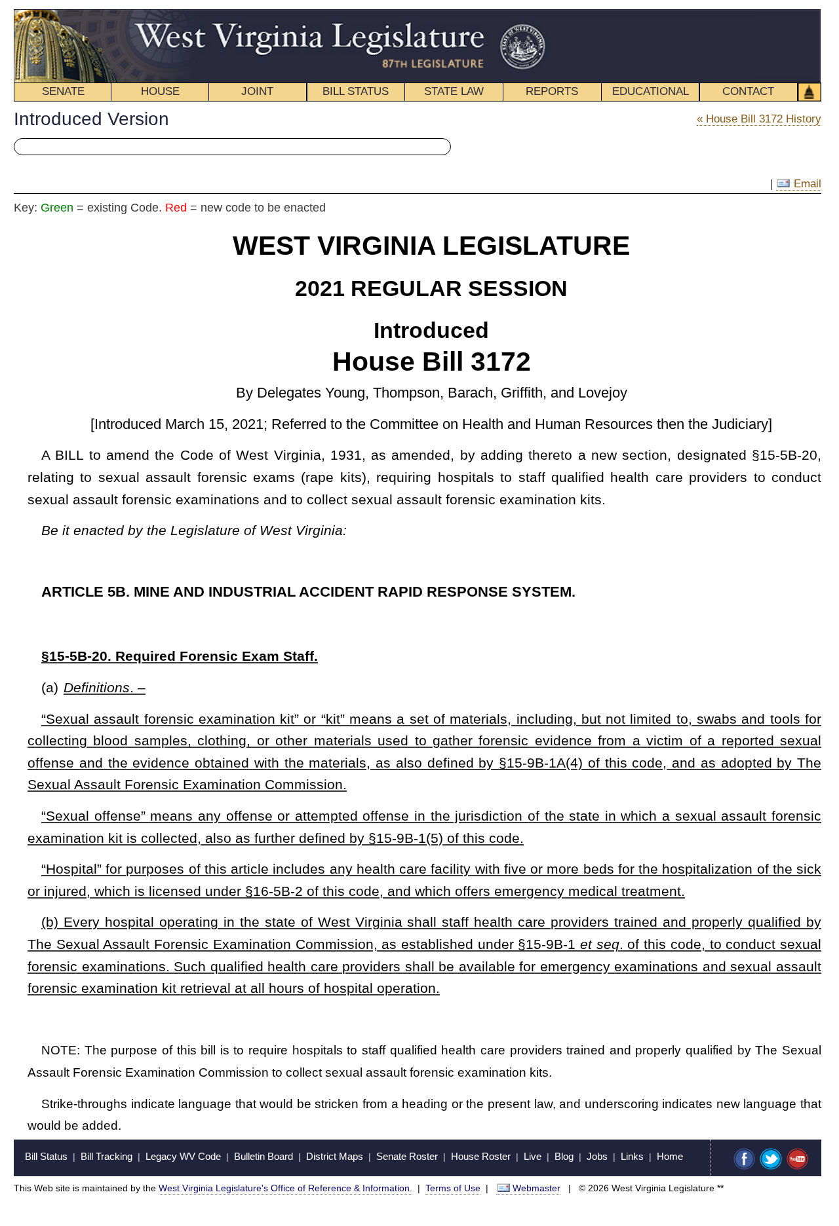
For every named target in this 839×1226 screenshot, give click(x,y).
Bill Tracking (106, 1156)
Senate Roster (407, 1156)
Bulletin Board (263, 1156)
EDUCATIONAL (650, 91)
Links (632, 1156)
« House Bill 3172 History (759, 119)
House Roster (481, 1156)
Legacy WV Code (183, 1156)
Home (670, 1156)
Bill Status (46, 1156)
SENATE (63, 91)
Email (805, 183)
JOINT (257, 91)
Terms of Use (452, 1188)
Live (532, 1156)
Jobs (597, 1156)
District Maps (334, 1156)
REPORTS (552, 91)
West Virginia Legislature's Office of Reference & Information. (285, 1188)
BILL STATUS (355, 91)
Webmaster (536, 1188)
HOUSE (160, 91)
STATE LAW (454, 91)
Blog (564, 1156)
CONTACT (748, 91)
